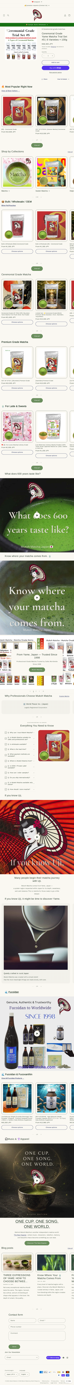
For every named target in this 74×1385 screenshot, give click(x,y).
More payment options (55, 72)
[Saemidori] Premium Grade (44, 380)
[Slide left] (33, 140)
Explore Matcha (64, 696)
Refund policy (45, 1381)
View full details (62, 79)
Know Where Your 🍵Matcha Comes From (49, 1277)
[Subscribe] (37, 1357)
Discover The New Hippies (37, 1243)
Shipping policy (44, 1382)
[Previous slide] (30, 691)
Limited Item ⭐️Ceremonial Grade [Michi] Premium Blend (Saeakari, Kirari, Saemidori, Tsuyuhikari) (50, 314)
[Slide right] (41, 140)
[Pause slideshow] (44, 691)
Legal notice (54, 1382)
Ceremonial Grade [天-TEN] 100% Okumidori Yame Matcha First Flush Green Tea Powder (15, 313)
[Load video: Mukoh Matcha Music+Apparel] (37, 1181)
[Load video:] (37, 515)
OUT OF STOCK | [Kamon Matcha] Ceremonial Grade (50, 130)
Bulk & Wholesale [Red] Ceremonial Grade (14, 244)
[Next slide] (39, 691)
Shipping (53, 46)
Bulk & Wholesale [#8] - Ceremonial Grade (49, 244)
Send (14, 1346)
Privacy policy (55, 1381)
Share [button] (45, 79)
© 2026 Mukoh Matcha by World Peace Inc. (29, 1381)
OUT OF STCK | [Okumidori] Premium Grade (15, 380)
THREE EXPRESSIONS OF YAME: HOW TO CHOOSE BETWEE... (16, 1278)
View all (37, 145)
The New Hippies (20, 1235)
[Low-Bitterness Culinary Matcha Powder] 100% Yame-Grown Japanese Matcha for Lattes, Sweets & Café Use (51, 446)
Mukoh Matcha (13, 1381)
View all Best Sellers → (10, 91)
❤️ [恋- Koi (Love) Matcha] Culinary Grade (14, 445)
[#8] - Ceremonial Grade (9, 129)
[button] (4, 15)
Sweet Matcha (42, 191)
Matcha (4, 191)
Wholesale (50, 667)
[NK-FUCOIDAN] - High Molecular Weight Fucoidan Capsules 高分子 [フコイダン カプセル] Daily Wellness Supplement (51, 1118)
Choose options (17, 251)
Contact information (64, 1382)
